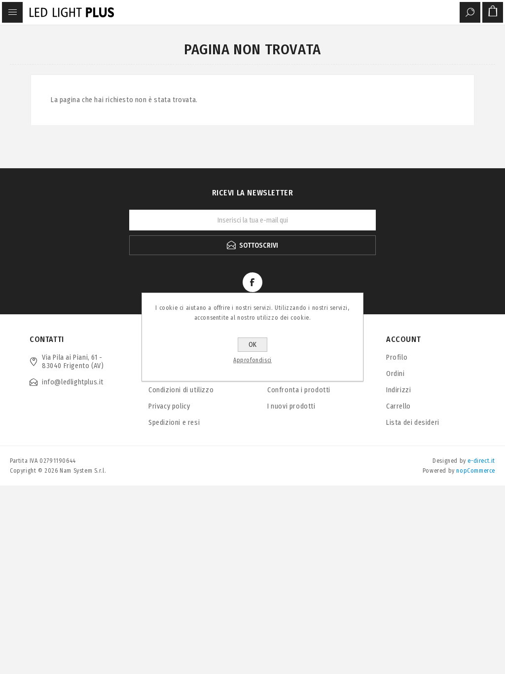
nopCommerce (475, 470)
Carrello (398, 406)
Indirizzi (398, 390)
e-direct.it (481, 460)
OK (252, 344)
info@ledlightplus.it (73, 382)
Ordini (395, 374)
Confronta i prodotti (298, 390)
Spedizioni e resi (174, 422)
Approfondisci (252, 360)
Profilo (396, 357)
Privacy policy (169, 406)
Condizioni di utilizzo (181, 390)
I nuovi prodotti (291, 406)
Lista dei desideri (412, 422)
